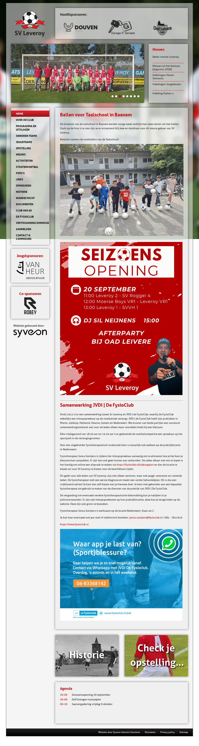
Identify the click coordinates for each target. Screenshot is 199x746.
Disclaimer (150, 732)
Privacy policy (167, 732)
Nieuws (21, 154)
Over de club (25, 120)
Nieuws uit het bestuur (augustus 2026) (166, 67)
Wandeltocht (25, 198)
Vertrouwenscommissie (30, 223)
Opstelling (23, 148)
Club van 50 (24, 210)
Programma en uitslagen (26, 127)
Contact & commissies (23, 237)
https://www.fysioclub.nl (74, 524)
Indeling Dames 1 (163, 93)
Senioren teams (26, 136)
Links (19, 179)
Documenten (24, 204)
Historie (21, 192)
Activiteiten (24, 160)
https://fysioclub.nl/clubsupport (135, 464)
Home (19, 113)
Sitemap (183, 732)
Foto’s (20, 173)
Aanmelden (23, 229)
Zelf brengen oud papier (80, 699)
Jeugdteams (24, 142)
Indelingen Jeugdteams (167, 84)
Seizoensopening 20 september (85, 694)
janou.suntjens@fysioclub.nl (145, 517)
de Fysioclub (25, 216)
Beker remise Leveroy (166, 56)
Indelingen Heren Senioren (163, 76)
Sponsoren (23, 185)
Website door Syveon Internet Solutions (119, 732)
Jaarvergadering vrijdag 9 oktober (86, 704)
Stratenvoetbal (27, 167)
